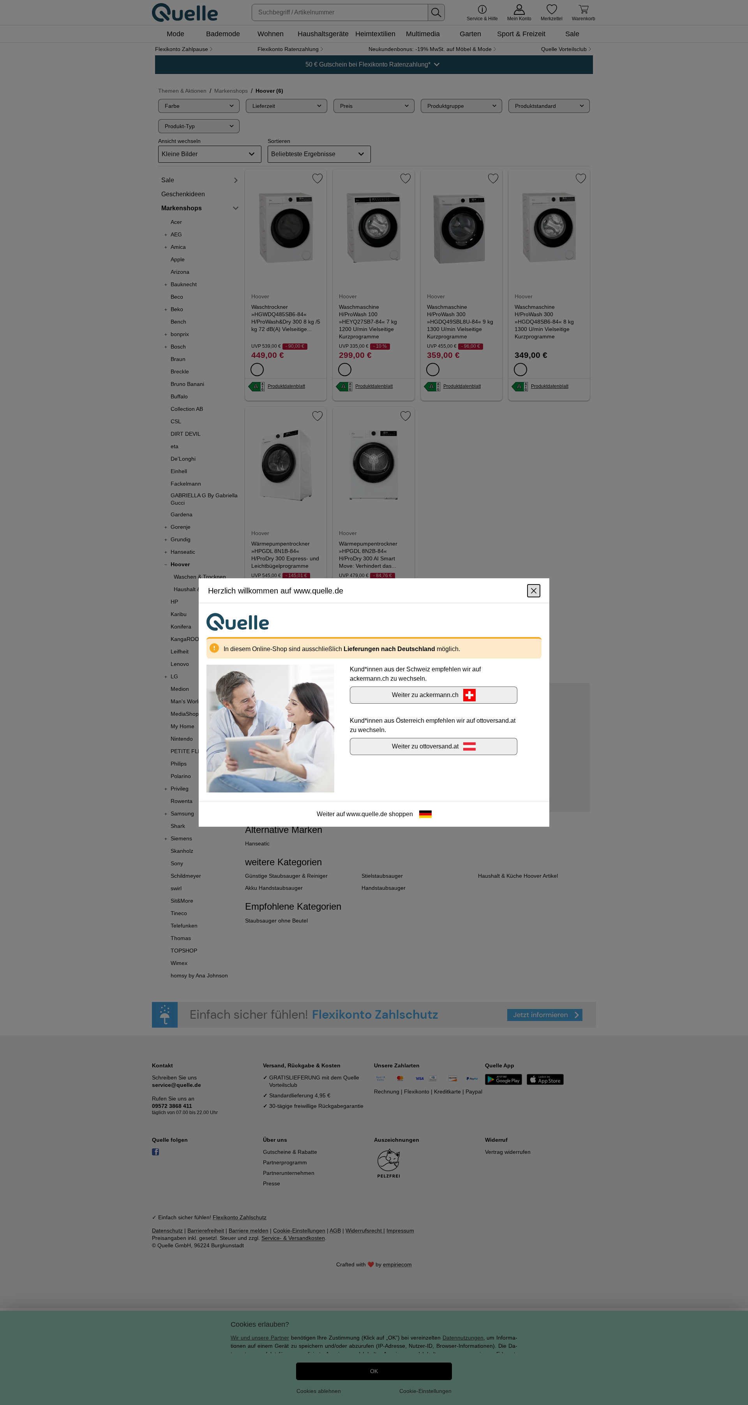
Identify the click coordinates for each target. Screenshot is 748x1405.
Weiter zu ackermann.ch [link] (425, 695)
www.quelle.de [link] (366, 814)
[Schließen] (533, 591)
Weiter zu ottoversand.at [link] (425, 746)
